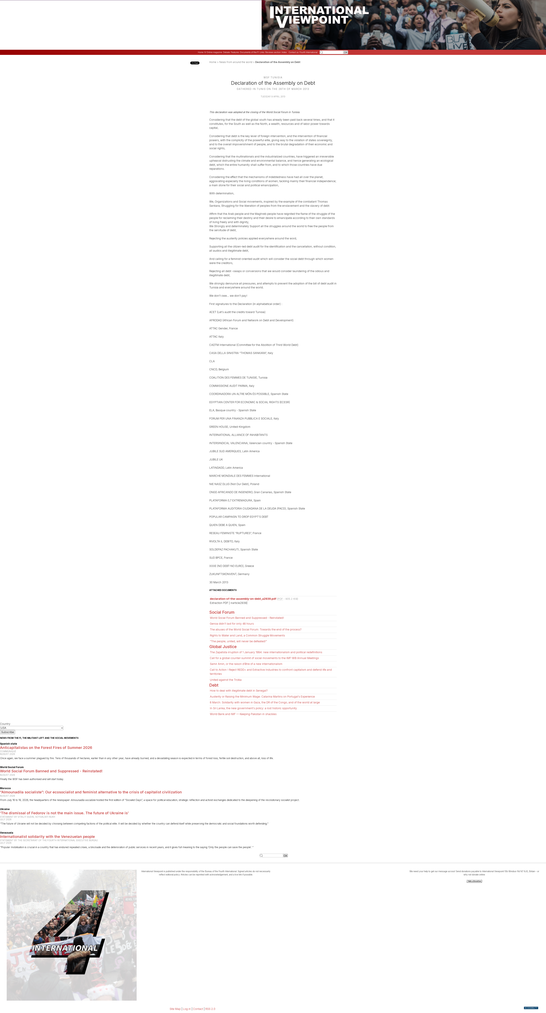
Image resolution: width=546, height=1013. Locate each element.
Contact (198, 1009)
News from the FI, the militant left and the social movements (39, 738)
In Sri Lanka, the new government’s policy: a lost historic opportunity (253, 708)
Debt (213, 685)
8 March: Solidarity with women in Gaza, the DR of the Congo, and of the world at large (265, 702)
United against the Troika (226, 679)
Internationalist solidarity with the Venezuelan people (47, 836)
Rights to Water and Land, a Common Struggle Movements (247, 635)
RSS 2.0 (210, 1009)
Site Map (175, 1009)
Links (262, 52)
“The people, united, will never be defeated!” (238, 641)
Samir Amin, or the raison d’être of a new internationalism (246, 664)
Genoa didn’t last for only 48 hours (232, 623)
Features (235, 52)
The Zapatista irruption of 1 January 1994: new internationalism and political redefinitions (266, 652)
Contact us (294, 52)
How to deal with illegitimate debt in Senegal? (239, 690)
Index (284, 52)
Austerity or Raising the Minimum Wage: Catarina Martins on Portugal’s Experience (262, 696)
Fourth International (308, 52)
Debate (226, 52)
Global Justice (223, 646)
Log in (187, 1009)
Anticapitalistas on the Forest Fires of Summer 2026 (46, 747)
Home (200, 52)
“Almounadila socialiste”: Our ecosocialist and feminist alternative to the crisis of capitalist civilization (91, 792)
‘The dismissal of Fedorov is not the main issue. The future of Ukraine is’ (64, 813)
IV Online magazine (213, 52)
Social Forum (221, 612)
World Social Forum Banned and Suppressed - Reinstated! (247, 618)
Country (5, 724)
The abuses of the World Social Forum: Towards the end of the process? (255, 629)
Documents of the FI (249, 52)
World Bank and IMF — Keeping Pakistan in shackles (243, 714)
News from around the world (235, 62)
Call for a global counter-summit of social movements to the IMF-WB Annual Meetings (264, 658)
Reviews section (273, 52)
